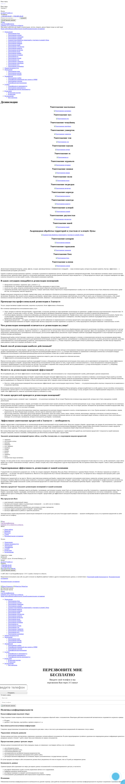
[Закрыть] (123, 772)
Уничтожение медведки (15, 50)
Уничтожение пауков (14, 58)
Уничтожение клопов (15, 35)
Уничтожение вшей (14, 45)
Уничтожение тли (13, 60)
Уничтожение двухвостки (16, 46)
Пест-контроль (12, 97)
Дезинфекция (8, 76)
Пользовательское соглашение (35, 29)
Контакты (18, 29)
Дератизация (8, 69)
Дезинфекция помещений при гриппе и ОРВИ (22, 79)
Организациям (9, 96)
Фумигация (8, 91)
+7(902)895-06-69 (6, 16)
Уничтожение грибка (14, 78)
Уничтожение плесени (15, 81)
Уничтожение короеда (15, 41)
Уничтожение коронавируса (17, 88)
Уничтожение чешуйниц (16, 63)
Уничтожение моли (14, 51)
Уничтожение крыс (14, 71)
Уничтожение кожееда (15, 48)
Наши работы (5, 29)
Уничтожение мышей (15, 74)
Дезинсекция (8, 32)
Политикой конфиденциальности (97, 577)
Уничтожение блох (14, 33)
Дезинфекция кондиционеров (17, 83)
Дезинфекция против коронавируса (19, 89)
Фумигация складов (14, 92)
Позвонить (9, 586)
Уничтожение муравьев (15, 55)
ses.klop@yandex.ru (7, 13)
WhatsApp (24, 586)
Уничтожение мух (13, 64)
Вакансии (12, 29)
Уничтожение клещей (15, 38)
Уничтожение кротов (14, 73)
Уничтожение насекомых (16, 66)
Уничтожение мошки (14, 53)
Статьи (24, 29)
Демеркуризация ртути (11, 68)
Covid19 (6, 84)
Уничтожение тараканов (15, 37)
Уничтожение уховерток (15, 61)
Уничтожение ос (13, 56)
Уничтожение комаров (15, 43)
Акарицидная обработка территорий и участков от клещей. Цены (28, 40)
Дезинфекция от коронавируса (17, 86)
